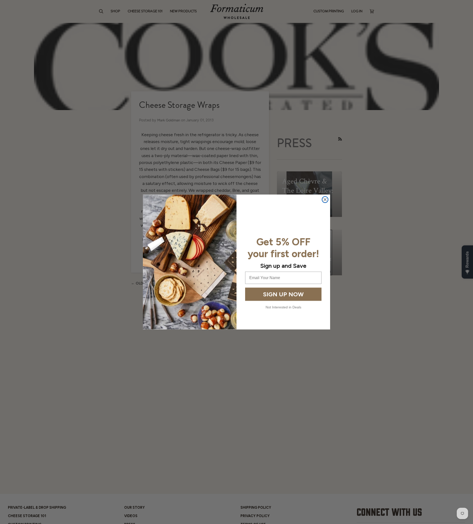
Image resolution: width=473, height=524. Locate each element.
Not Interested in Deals (283, 307)
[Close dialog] (325, 199)
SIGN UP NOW (283, 294)
